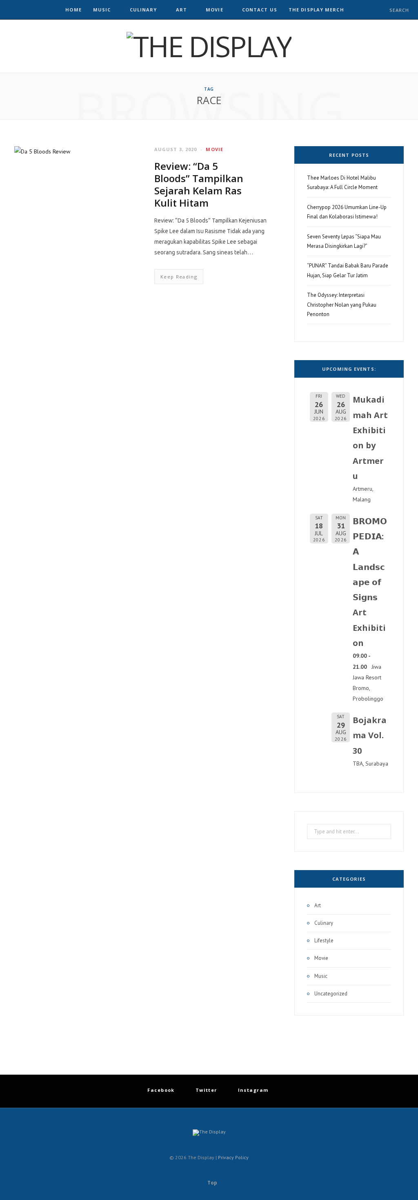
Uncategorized (330, 993)
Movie (214, 10)
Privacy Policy (233, 1157)
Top (211, 1182)
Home (73, 10)
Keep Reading (178, 277)
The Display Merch (316, 10)
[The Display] (209, 46)
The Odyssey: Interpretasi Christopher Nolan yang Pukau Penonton (341, 305)
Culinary (143, 10)
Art (181, 10)
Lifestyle (324, 940)
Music (102, 10)
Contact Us (259, 10)
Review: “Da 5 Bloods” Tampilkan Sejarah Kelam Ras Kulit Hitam (198, 184)
